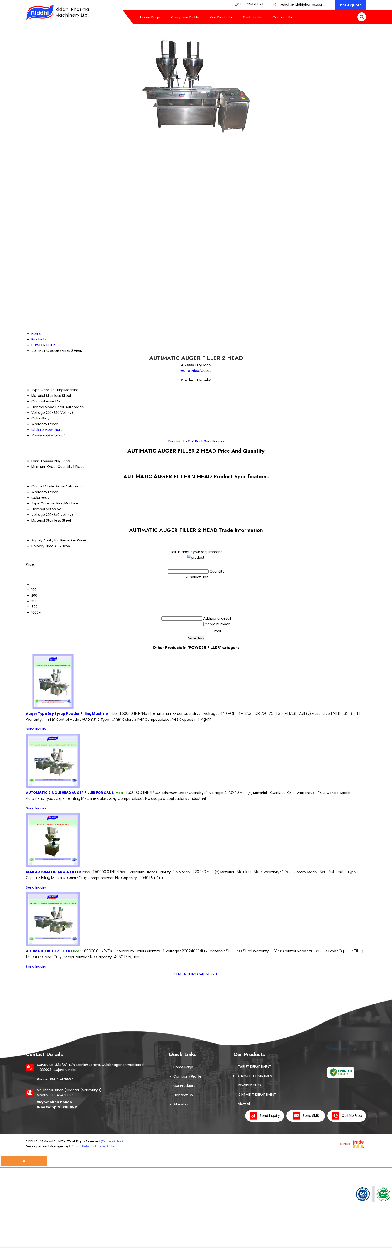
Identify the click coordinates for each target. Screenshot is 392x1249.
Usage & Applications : (178, 798)
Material (38, 520)
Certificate (252, 17)
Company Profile (185, 17)
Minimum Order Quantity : (180, 713)
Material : (336, 713)
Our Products (221, 17)
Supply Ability (42, 540)
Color (35, 497)
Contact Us (282, 17)
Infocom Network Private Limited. (93, 1146)
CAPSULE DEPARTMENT (256, 1075)
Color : (133, 719)
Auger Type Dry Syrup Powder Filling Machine (67, 713)
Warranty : (40, 719)
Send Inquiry (214, 441)
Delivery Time (42, 546)
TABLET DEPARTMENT (254, 1066)
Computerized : (162, 719)
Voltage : (257, 713)
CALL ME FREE (207, 974)
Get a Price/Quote (196, 370)
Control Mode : (78, 719)
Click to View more (47, 429)
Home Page (150, 17)
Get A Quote (351, 5)
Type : (111, 719)
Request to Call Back (185, 441)
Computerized (43, 509)
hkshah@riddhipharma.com (302, 4)
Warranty (39, 492)
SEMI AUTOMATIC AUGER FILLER (53, 871)
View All (244, 1103)
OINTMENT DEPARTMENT (257, 1094)
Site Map (180, 1104)
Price (35, 460)
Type (35, 503)
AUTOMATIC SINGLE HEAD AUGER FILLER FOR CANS (70, 792)
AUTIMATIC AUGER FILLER (48, 951)
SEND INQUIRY (185, 974)
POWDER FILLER (250, 1085)
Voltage (38, 514)
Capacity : (195, 719)
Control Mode (42, 486)
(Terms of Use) (112, 1141)
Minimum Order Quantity (51, 466)
